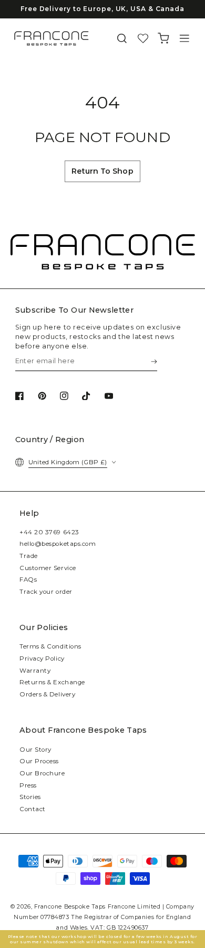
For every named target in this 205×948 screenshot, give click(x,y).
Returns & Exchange (52, 682)
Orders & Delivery (47, 694)
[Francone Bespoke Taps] (52, 38)
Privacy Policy (42, 658)
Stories (30, 797)
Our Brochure (42, 773)
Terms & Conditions (50, 646)
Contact (32, 809)
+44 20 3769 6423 (49, 532)
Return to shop (102, 171)
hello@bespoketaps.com (57, 543)
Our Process (39, 761)
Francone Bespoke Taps (70, 906)
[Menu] (184, 39)
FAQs (28, 579)
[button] (121, 39)
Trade (28, 556)
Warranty (34, 670)
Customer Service (47, 568)
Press (28, 785)
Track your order (46, 591)
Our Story (35, 749)
